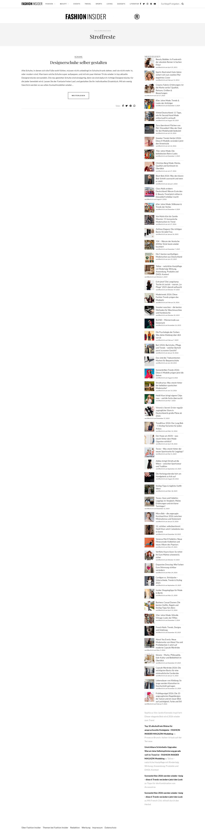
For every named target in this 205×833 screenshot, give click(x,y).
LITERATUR (134, 4)
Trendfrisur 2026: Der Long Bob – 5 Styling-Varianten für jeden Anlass (169, 426)
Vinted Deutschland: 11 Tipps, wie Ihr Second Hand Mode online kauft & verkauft (169, 115)
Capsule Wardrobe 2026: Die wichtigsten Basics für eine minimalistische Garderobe (168, 670)
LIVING (110, 4)
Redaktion (75, 827)
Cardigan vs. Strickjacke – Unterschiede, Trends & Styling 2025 (169, 580)
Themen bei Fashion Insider (55, 827)
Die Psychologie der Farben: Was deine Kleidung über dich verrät (168, 335)
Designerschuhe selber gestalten (78, 62)
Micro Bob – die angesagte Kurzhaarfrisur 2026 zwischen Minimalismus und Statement (169, 516)
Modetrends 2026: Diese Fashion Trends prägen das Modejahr (167, 297)
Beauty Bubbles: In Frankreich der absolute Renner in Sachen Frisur (169, 62)
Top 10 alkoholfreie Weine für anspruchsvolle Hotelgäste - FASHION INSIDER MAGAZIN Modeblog (162, 730)
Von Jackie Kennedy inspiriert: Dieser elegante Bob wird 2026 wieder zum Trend (163, 716)
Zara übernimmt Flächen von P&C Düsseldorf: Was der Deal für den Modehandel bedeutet (169, 128)
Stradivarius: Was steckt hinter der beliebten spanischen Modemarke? (169, 385)
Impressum (97, 827)
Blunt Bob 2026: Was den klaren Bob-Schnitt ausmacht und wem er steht (169, 178)
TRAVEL (88, 4)
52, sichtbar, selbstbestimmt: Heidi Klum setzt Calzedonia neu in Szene (170, 529)
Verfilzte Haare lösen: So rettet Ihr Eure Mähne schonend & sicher (169, 554)
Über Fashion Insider (31, 827)
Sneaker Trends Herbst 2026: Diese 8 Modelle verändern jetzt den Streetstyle (169, 141)
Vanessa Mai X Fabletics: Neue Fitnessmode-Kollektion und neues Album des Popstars (169, 542)
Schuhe (79, 57)
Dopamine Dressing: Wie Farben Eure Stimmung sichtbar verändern (170, 567)
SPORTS (99, 4)
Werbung (86, 827)
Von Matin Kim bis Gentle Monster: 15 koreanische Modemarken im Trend (167, 219)
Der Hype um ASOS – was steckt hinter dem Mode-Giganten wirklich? (167, 438)
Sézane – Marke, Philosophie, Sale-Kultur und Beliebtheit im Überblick (168, 658)
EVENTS (77, 4)
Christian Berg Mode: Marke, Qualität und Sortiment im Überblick (168, 166)
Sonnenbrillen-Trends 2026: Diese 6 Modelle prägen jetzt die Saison (170, 373)
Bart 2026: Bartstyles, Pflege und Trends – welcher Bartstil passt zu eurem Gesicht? (168, 348)
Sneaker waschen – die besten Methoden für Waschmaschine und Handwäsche (169, 310)
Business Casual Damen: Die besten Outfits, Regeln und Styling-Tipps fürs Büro (168, 605)
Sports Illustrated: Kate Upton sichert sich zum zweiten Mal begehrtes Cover (168, 75)
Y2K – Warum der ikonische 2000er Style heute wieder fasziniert (167, 244)
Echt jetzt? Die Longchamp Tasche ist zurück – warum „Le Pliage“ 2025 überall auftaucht (169, 284)
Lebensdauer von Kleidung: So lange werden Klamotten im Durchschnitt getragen (168, 683)
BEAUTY (63, 4)
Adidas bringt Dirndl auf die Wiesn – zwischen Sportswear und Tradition (168, 464)
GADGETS (121, 4)
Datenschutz (110, 827)
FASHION (49, 4)
